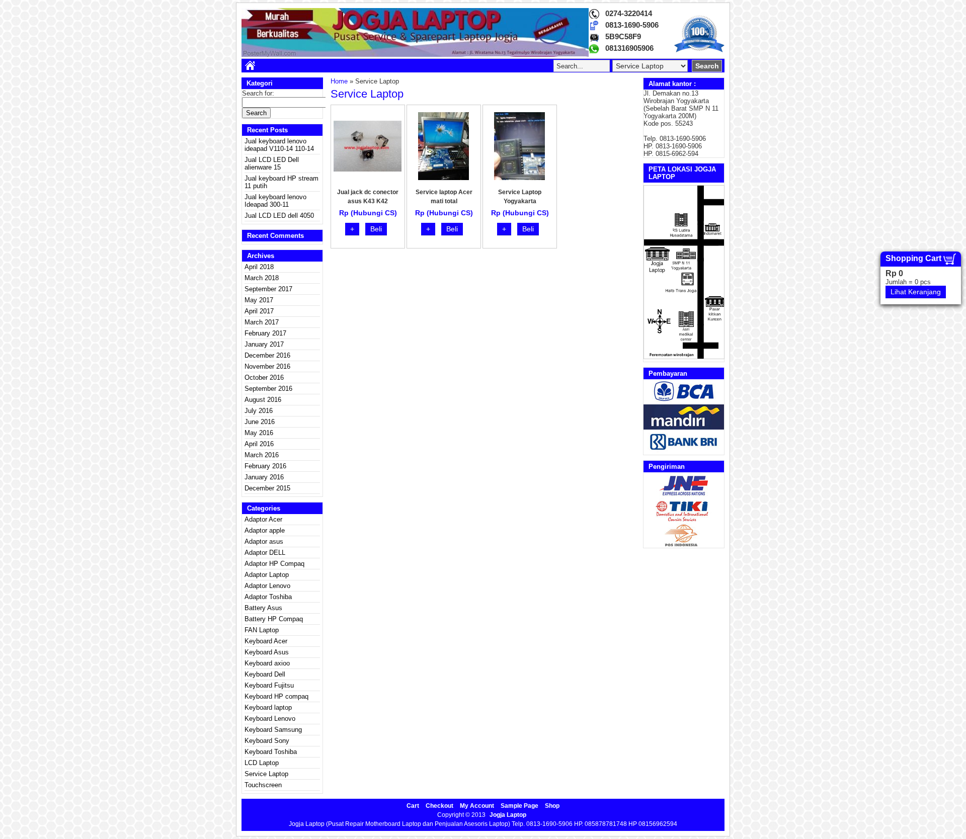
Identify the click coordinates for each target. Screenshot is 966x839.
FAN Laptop (262, 630)
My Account (477, 805)
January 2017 (264, 344)
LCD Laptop (262, 763)
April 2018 (259, 267)
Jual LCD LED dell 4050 (279, 215)
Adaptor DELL (265, 552)
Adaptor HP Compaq (274, 563)
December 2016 (267, 355)
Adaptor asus (264, 541)
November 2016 (267, 366)
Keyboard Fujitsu (269, 685)
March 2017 (262, 322)
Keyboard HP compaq (276, 696)
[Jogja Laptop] (415, 54)
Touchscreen (263, 785)
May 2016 (259, 433)
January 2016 (264, 477)
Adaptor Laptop (267, 574)
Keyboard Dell (265, 674)
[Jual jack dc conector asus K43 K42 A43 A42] (367, 169)
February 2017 (265, 333)
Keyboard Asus (267, 652)
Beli (376, 229)
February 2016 (265, 466)
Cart (413, 805)
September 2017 (268, 289)
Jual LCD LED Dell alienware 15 (272, 163)
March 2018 (262, 278)
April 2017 (259, 311)
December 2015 (267, 488)
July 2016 (259, 410)
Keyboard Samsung (273, 729)
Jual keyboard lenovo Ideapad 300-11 (275, 200)
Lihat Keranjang (916, 292)
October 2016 (264, 377)
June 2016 (260, 422)
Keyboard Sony (267, 740)
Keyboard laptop (268, 707)
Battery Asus (263, 608)
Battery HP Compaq (274, 619)
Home (339, 81)
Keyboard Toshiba (271, 752)
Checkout (439, 805)
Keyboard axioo (267, 663)
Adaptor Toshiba (268, 597)
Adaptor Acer (263, 519)
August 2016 (263, 399)
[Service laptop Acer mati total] (443, 178)
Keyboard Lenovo (270, 718)
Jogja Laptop (508, 814)
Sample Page (519, 805)
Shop (552, 805)
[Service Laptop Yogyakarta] (519, 178)
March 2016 (262, 455)
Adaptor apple (265, 530)
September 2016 (268, 388)
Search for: (258, 93)
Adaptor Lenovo (267, 586)
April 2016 (259, 444)
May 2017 (259, 300)
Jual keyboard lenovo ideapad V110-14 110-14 (279, 144)
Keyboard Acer (266, 641)
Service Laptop (266, 774)
